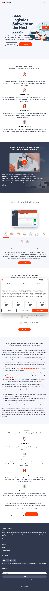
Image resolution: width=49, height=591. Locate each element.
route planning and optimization (28, 368)
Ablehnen (9, 310)
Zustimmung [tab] (8, 283)
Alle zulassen (40, 310)
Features (4, 544)
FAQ (31, 359)
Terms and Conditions (6, 550)
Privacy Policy (26, 586)
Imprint (22, 586)
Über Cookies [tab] (40, 283)
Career (3, 547)
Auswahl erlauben (24, 310)
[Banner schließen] (47, 279)
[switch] (18, 305)
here (6, 366)
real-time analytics (9, 377)
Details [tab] (24, 283)
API (3, 549)
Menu (44, 1)
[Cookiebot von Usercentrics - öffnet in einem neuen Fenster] (38, 280)
